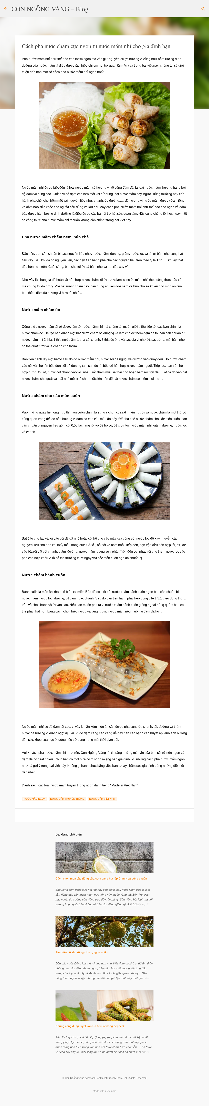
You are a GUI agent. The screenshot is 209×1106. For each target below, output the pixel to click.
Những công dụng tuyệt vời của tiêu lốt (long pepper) (90, 1026)
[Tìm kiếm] (94, 9)
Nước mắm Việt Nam (102, 798)
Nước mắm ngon (34, 798)
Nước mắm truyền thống (67, 798)
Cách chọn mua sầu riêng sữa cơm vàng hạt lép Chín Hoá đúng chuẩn (101, 878)
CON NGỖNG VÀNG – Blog (49, 8)
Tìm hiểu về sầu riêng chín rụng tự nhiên (82, 952)
